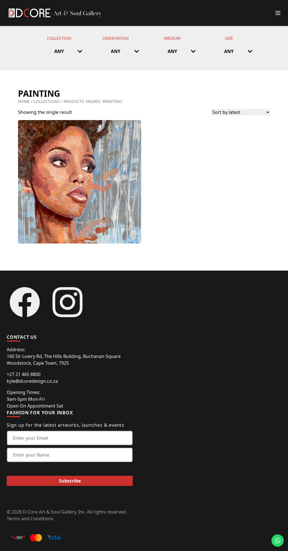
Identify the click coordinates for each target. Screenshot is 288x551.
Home (24, 101)
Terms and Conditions (30, 518)
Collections (46, 101)
